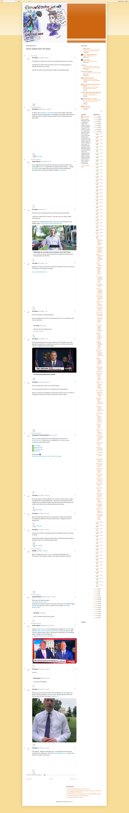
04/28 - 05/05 (99, 532)
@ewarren (44, 112)
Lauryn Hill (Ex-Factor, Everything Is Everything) (99, 450)
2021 (96, 127)
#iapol (59, 456)
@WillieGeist (55, 631)
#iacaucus (54, 456)
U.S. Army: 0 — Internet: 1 (99, 456)
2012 (96, 601)
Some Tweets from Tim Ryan (99, 484)
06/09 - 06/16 (99, 229)
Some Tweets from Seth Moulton (99, 495)
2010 (96, 605)
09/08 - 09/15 (99, 186)
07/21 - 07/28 (99, 209)
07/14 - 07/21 (99, 212)
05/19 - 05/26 (99, 522)
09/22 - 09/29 (99, 179)
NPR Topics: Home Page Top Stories (92, 92)
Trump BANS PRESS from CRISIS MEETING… (78, 795)
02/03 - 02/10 (99, 571)
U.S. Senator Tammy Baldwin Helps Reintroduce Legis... (99, 328)
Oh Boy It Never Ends (88, 78)
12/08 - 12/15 (99, 143)
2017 (96, 591)
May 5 (47, 58)
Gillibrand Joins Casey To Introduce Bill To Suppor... (99, 336)
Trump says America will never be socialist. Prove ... (99, 409)
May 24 (49, 109)
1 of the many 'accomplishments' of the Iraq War (99, 438)
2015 (96, 595)
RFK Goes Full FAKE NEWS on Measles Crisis (78, 789)
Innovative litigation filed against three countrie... (99, 270)
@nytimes (41, 166)
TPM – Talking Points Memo (90, 54)
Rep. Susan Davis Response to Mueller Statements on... (99, 353)
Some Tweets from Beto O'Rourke (99, 505)
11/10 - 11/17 (99, 156)
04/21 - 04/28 (99, 535)
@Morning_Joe (48, 554)
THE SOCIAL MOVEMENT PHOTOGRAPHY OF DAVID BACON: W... (99, 319)
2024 (96, 121)
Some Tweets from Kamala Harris (99, 489)
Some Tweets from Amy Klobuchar (99, 480)
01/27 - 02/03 (99, 575)
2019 (96, 131)
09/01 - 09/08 (99, 189)
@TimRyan (51, 112)
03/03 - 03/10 (99, 558)
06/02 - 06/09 (99, 232)
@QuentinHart (38, 447)
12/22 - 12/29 (99, 136)
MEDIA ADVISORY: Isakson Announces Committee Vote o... (99, 257)
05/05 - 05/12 (99, 528)
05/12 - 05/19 (99, 525)
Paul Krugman (86, 60)
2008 (96, 609)
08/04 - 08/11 (99, 202)
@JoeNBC (37, 631)
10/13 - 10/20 (99, 169)
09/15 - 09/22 (99, 183)
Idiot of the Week (86, 107)
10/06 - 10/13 (99, 173)
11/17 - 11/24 (99, 153)
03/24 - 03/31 (99, 548)
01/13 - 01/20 (99, 581)
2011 (96, 603)
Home (51, 779)
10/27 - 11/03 (99, 163)
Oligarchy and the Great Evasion (90, 61)
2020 (96, 129)
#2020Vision (50, 636)
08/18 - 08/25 (99, 196)
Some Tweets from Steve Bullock (99, 465)
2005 (96, 615)
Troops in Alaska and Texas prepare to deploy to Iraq (99, 242)
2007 (96, 611)
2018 (96, 589)
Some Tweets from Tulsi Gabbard (99, 368)
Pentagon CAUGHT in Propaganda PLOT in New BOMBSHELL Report (84, 793)
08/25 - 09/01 (99, 193)
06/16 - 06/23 (99, 226)
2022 (96, 125)
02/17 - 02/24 (99, 565)
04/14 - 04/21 (99, 538)
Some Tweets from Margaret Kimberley (99, 303)
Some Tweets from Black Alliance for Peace (99, 297)
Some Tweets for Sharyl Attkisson (99, 309)
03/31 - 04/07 (99, 545)
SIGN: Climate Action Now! (99, 444)
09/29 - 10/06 (99, 176)
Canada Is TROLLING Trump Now (75, 797)
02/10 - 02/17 (99, 568)
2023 (96, 123)
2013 (96, 599)
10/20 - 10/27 (99, 166)
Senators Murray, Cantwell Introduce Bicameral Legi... (99, 361)
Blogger (71, 801)
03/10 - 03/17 (99, 555)
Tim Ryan (33, 107)
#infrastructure (36, 440)
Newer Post (29, 779)
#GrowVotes (62, 170)
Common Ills (86, 116)
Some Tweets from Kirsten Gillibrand (99, 500)
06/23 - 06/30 (99, 222)
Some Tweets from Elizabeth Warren (99, 470)
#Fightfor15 (54, 696)
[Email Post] (44, 774)
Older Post (72, 779)
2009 (96, 607)
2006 (96, 613)
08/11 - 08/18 (99, 199)
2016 (96, 593)
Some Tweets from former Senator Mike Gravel (99, 517)
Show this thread (37, 156)
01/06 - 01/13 (99, 585)
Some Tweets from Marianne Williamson (99, 510)
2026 (96, 117)
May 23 (47, 689)
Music (84, 65)
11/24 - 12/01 (99, 149)
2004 (96, 617)
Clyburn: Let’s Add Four (88, 56)
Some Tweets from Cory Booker (99, 475)
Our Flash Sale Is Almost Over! (98, 425)
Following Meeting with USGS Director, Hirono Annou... (99, 345)
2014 (96, 597)
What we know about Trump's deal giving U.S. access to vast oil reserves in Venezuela (91, 101)
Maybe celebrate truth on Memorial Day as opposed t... (99, 419)
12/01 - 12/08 (99, 146)
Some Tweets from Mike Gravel (99, 285)
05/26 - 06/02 (99, 236)
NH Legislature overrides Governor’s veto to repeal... (99, 279)
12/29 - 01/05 (99, 133)
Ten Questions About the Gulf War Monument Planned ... (99, 250)
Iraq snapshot (99, 312)
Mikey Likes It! (86, 106)
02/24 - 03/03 (99, 562)
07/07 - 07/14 (99, 216)
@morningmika (45, 631)
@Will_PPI (37, 451)
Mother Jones (86, 48)
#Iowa (60, 440)
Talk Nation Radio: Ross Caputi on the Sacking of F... (99, 401)
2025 (96, 119)
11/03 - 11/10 (99, 159)
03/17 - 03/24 (99, 552)
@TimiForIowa (38, 449)
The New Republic (87, 71)
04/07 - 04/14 (99, 542)
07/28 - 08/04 (99, 206)
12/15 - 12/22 (99, 139)
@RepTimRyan (36, 607)
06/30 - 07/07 (99, 219)
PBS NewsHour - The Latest (90, 98)
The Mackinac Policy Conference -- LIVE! (99, 394)
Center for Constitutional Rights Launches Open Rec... (99, 291)
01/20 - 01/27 (99, 578)
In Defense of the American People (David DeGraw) (99, 385)
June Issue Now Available (99, 264)
